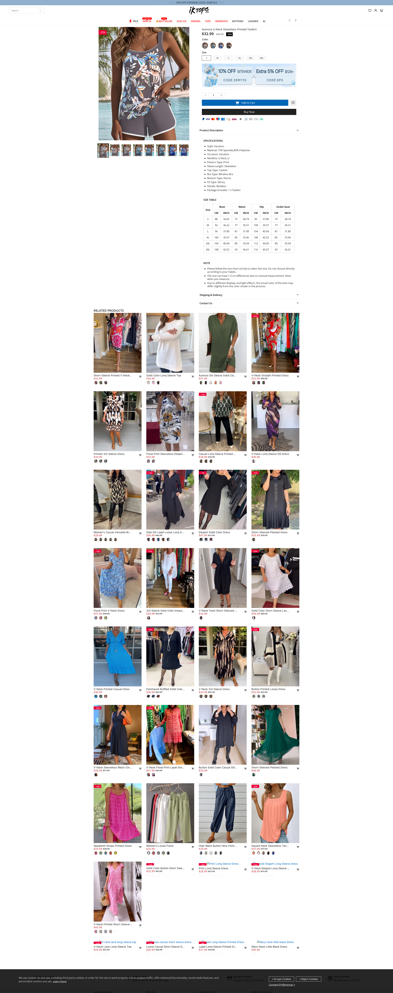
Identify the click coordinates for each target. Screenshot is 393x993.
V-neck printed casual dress (112, 689)
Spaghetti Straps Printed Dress (113, 846)
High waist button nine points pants (218, 846)
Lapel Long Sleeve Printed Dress (218, 946)
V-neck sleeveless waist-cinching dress (113, 767)
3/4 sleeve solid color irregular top (165, 610)
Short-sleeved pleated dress (269, 532)
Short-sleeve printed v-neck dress (113, 375)
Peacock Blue (213, 45)
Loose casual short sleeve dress (165, 946)
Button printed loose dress (268, 689)
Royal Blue (221, 45)
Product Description (211, 130)
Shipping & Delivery (211, 295)
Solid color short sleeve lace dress (270, 610)
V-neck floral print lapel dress (165, 767)
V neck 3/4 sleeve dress (214, 689)
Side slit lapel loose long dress (165, 532)
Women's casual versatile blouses (113, 532)
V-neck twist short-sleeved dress (218, 610)
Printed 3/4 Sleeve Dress (109, 454)
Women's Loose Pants (160, 846)
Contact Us (206, 303)
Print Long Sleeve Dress (213, 924)
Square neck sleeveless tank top (270, 846)
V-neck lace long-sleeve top (112, 946)
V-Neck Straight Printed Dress (270, 375)
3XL (261, 58)
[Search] (40, 10)
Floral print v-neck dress (109, 610)
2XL (250, 58)
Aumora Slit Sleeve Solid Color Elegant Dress (218, 375)
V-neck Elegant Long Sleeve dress (270, 924)
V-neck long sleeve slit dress (270, 454)
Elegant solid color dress (214, 532)
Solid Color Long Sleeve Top (163, 375)
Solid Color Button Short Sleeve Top (165, 924)
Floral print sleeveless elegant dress (165, 454)
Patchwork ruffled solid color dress (165, 689)
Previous (86, 98)
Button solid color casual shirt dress (218, 767)
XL (240, 58)
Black (229, 45)
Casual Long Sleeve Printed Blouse (218, 454)
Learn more (59, 981)
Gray (205, 45)
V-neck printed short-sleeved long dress (113, 924)
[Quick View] (139, 376)
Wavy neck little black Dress (269, 946)
